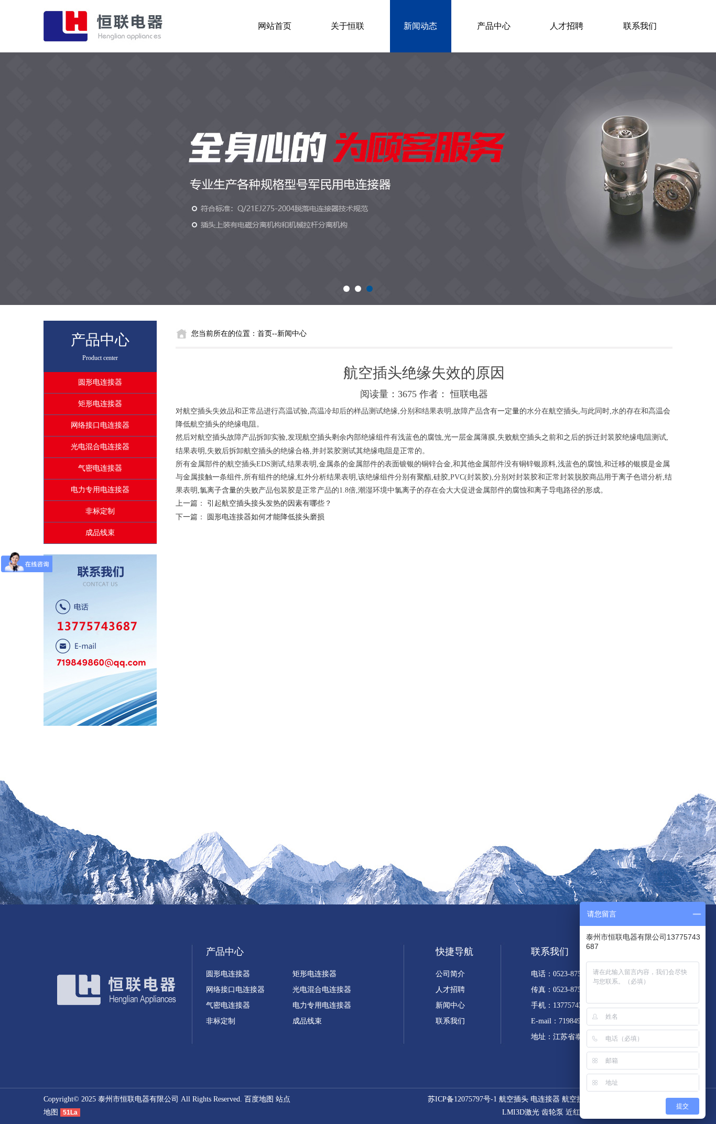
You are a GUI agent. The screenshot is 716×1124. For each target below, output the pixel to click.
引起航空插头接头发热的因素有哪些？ (269, 503)
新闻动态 (420, 25)
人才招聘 (566, 25)
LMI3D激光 (520, 1112)
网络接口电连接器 (100, 425)
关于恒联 (347, 25)
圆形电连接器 (100, 382)
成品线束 (100, 533)
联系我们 (640, 25)
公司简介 (450, 974)
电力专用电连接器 (100, 490)
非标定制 (100, 511)
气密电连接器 (100, 468)
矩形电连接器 (100, 404)
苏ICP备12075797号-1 (462, 1099)
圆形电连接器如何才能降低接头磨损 (265, 517)
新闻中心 (450, 1005)
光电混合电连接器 (100, 447)
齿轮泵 (552, 1112)
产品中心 (494, 25)
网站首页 (274, 25)
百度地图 (259, 1099)
